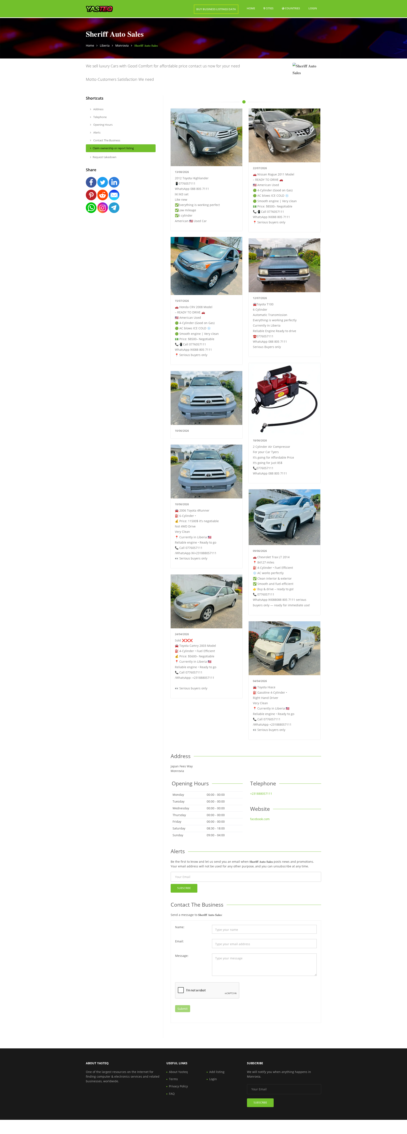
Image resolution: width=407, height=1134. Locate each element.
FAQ (172, 1094)
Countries (292, 8)
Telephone (100, 117)
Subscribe (184, 888)
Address (98, 109)
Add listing (216, 1072)
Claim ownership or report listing (113, 148)
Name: (179, 927)
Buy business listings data (216, 9)
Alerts (96, 132)
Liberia (105, 45)
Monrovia (122, 45)
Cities (269, 8)
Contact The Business (106, 140)
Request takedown (104, 157)
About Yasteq (178, 1072)
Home (251, 8)
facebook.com (260, 819)
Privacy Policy (178, 1086)
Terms (173, 1079)
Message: (181, 956)
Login (312, 8)
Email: (179, 941)
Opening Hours (103, 125)
